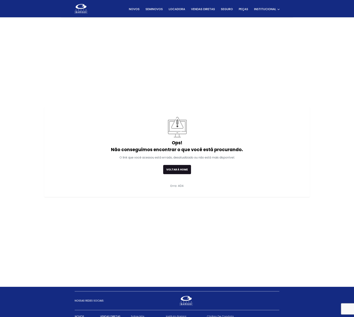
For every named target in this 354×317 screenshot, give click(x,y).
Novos (134, 9)
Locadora (177, 9)
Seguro (227, 9)
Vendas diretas (203, 9)
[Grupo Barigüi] (81, 9)
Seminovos (154, 9)
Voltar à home (177, 169)
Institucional (265, 9)
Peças (243, 9)
